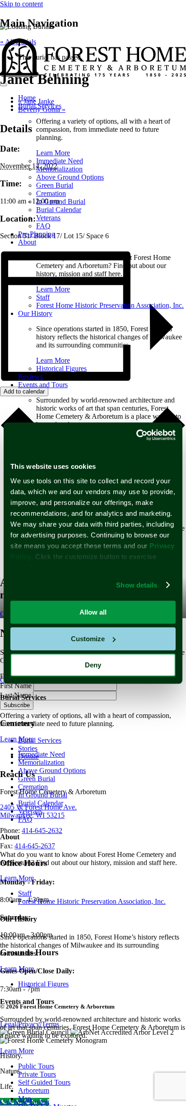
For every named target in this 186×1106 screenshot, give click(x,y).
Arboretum (33, 1090)
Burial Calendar (58, 209)
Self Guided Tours (44, 1082)
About (27, 242)
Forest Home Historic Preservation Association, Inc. (110, 305)
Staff (43, 297)
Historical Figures (61, 368)
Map (24, 1098)
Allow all (93, 612)
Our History (35, 313)
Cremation (51, 193)
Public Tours (36, 1066)
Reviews (30, 376)
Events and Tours (43, 385)
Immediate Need (59, 161)
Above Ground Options (70, 177)
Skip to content (21, 4)
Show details (136, 585)
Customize (88, 639)
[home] (93, 74)
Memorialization (59, 169)
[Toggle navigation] (3, 84)
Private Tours (37, 1074)
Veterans (48, 218)
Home (27, 98)
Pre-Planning (36, 234)
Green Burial (54, 185)
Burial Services (39, 106)
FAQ (43, 226)
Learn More (53, 153)
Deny (93, 665)
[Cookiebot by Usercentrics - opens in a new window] (136, 435)
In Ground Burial (60, 201)
